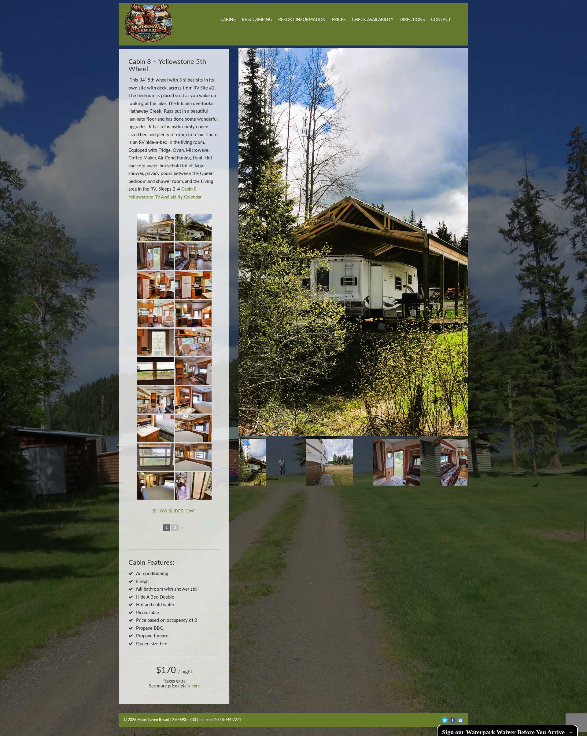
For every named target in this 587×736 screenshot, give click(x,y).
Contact (441, 20)
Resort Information (302, 20)
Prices (339, 20)
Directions (412, 20)
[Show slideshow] (174, 511)
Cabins (228, 20)
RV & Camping (257, 20)
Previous (244, 239)
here (195, 686)
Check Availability (372, 20)
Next (462, 239)
